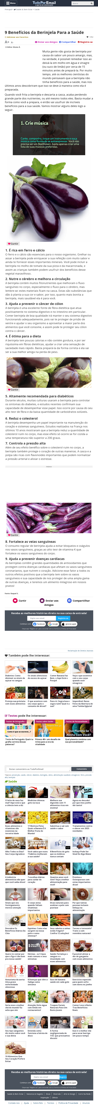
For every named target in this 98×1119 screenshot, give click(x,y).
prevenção (16, 775)
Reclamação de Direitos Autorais (80, 651)
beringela (43, 775)
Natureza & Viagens (35, 1094)
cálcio (50, 775)
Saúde (37, 9)
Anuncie (86, 1103)
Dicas (48, 1094)
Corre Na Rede (84, 1094)
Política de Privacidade (69, 629)
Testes (12, 716)
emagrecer (75, 775)
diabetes (36, 775)
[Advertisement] (49, 19)
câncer (29, 775)
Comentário (82, 769)
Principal (8, 9)
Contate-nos (14, 1103)
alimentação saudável (62, 775)
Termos (56, 629)
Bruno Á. (16, 47)
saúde (23, 775)
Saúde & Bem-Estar (24, 9)
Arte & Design (69, 1094)
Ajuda (26, 1103)
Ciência (55, 1097)
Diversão (57, 1094)
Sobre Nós (38, 1103)
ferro (82, 775)
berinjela (12, 777)
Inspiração (45, 1097)
